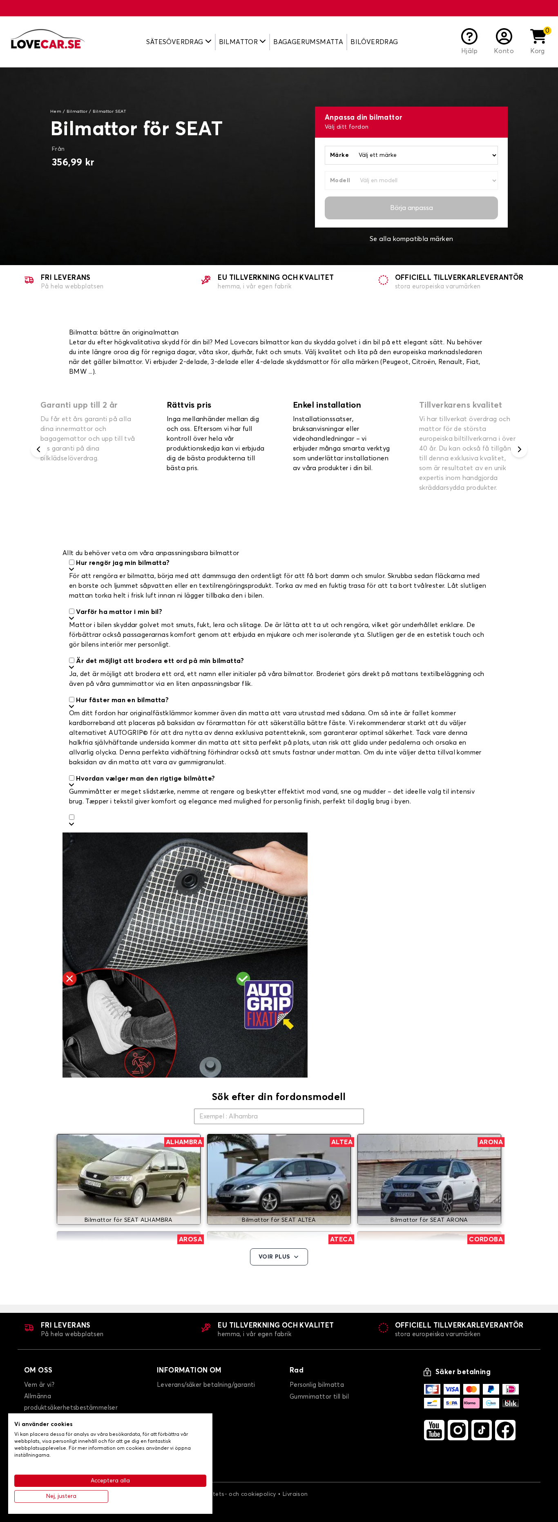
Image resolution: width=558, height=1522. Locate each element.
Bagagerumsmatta (308, 42)
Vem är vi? (39, 1385)
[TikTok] (481, 1430)
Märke (339, 155)
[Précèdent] (39, 449)
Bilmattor (77, 111)
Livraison (295, 1494)
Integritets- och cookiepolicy (235, 1494)
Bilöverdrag (374, 42)
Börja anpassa (411, 208)
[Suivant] (519, 449)
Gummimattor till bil (319, 1397)
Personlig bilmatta (317, 1385)
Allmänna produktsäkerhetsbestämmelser (71, 1402)
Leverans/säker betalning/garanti (206, 1385)
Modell (340, 180)
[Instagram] (458, 1430)
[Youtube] (434, 1430)
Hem (55, 111)
